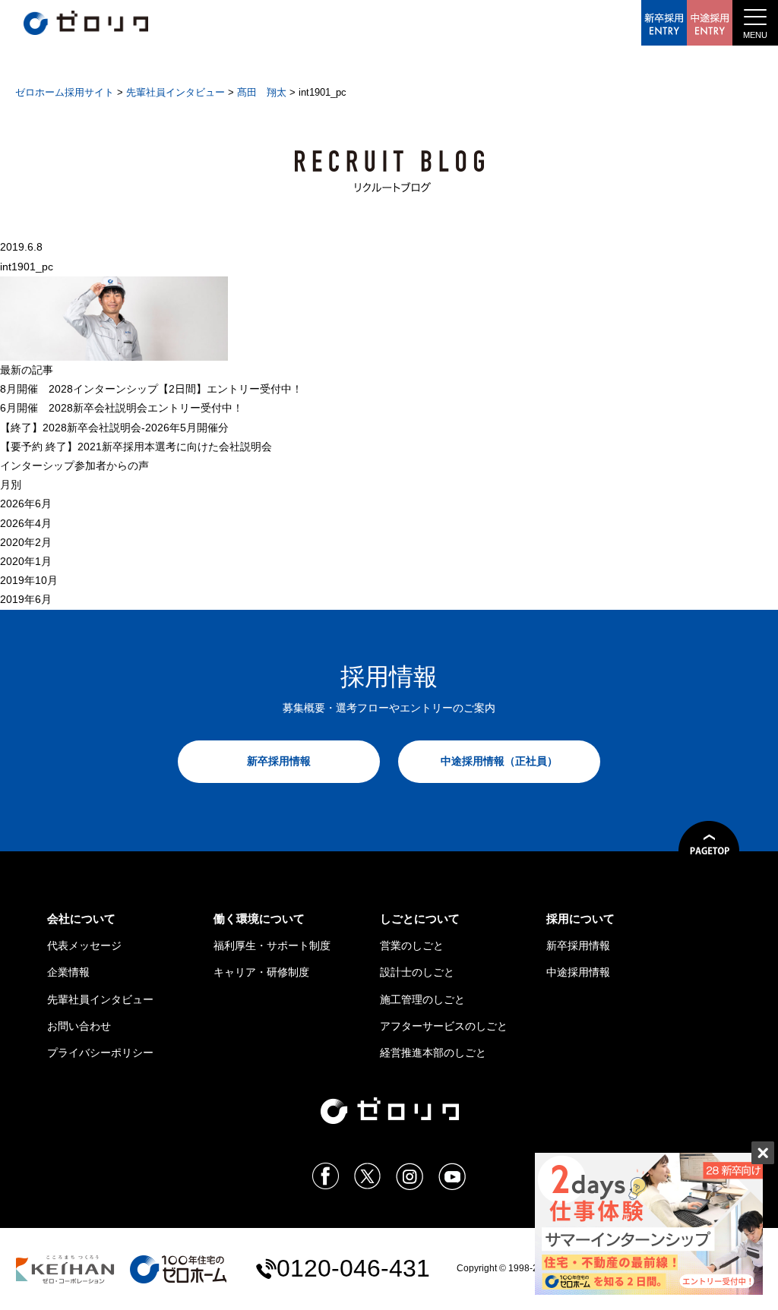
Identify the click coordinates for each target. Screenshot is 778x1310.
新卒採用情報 (279, 761)
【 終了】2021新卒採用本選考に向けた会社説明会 (136, 446)
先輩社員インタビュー (100, 999)
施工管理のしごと (422, 999)
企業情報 (68, 972)
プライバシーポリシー (100, 1052)
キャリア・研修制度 (261, 972)
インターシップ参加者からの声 (74, 465)
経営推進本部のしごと (433, 1052)
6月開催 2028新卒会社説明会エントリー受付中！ (121, 408)
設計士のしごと (417, 972)
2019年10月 (29, 580)
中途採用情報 (578, 972)
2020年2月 (26, 542)
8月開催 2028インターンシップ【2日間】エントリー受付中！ (151, 389)
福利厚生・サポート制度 (271, 945)
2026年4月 (26, 523)
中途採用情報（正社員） (499, 761)
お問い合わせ (79, 1026)
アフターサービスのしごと (444, 1026)
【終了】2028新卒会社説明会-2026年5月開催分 (114, 427)
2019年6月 (26, 599)
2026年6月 (26, 503)
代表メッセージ (84, 945)
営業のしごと (412, 945)
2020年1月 (26, 561)
